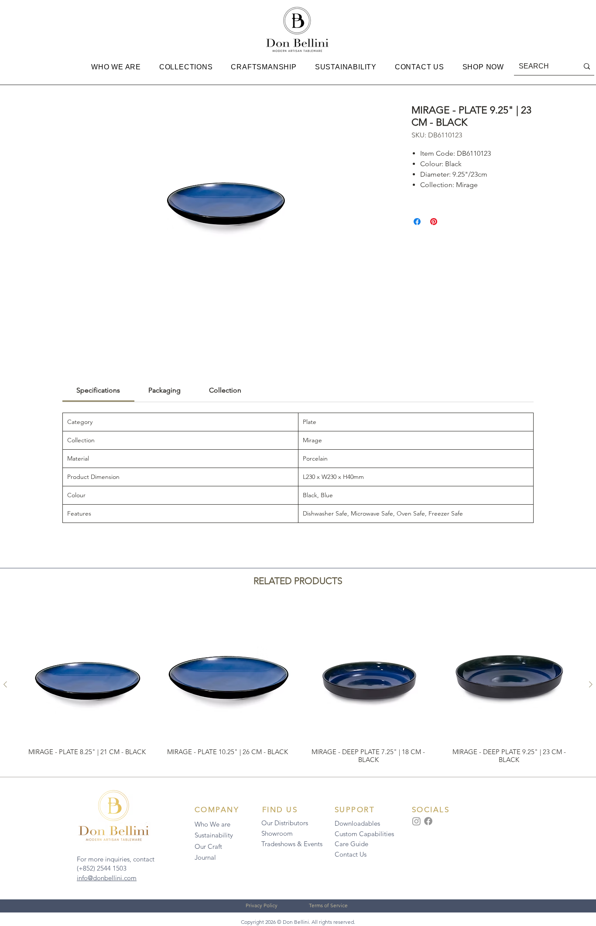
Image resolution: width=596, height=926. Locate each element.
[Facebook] (428, 821)
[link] (98, 390)
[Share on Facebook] (417, 221)
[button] (116, 67)
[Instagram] (416, 821)
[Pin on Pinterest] (433, 221)
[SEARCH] (586, 66)
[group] (298, 684)
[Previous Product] (5, 684)
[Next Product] (591, 684)
